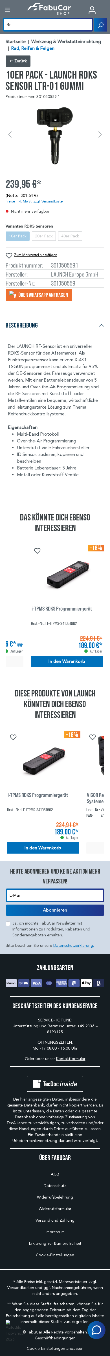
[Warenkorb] (105, 10)
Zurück (20, 61)
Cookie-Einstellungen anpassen (55, 1348)
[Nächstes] (100, 135)
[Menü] (7, 10)
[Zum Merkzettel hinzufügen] (36, 550)
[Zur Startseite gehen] (49, 8)
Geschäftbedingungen (55, 1338)
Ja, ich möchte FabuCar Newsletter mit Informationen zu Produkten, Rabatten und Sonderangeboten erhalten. (51, 929)
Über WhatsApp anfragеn (42, 295)
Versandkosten (20, 1287)
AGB (55, 1174)
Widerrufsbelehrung (55, 1197)
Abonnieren (55, 910)
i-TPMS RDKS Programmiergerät (62, 608)
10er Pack (18, 236)
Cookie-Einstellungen (55, 1255)
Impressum (55, 1232)
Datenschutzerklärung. (73, 945)
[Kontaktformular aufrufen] (96, 1330)
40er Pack (70, 236)
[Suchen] (100, 25)
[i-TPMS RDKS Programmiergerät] (67, 573)
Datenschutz (55, 1185)
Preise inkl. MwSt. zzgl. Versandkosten (35, 201)
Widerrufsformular (55, 1208)
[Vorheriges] (10, 135)
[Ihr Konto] (92, 10)
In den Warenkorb (67, 661)
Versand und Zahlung (55, 1220)
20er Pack (44, 236)
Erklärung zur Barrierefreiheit (55, 1243)
